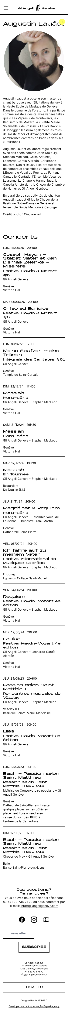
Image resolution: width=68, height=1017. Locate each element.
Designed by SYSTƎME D (34, 1000)
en (54, 21)
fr (62, 21)
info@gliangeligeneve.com (39, 906)
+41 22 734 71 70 (34, 971)
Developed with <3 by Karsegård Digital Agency (34, 1006)
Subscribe (34, 947)
